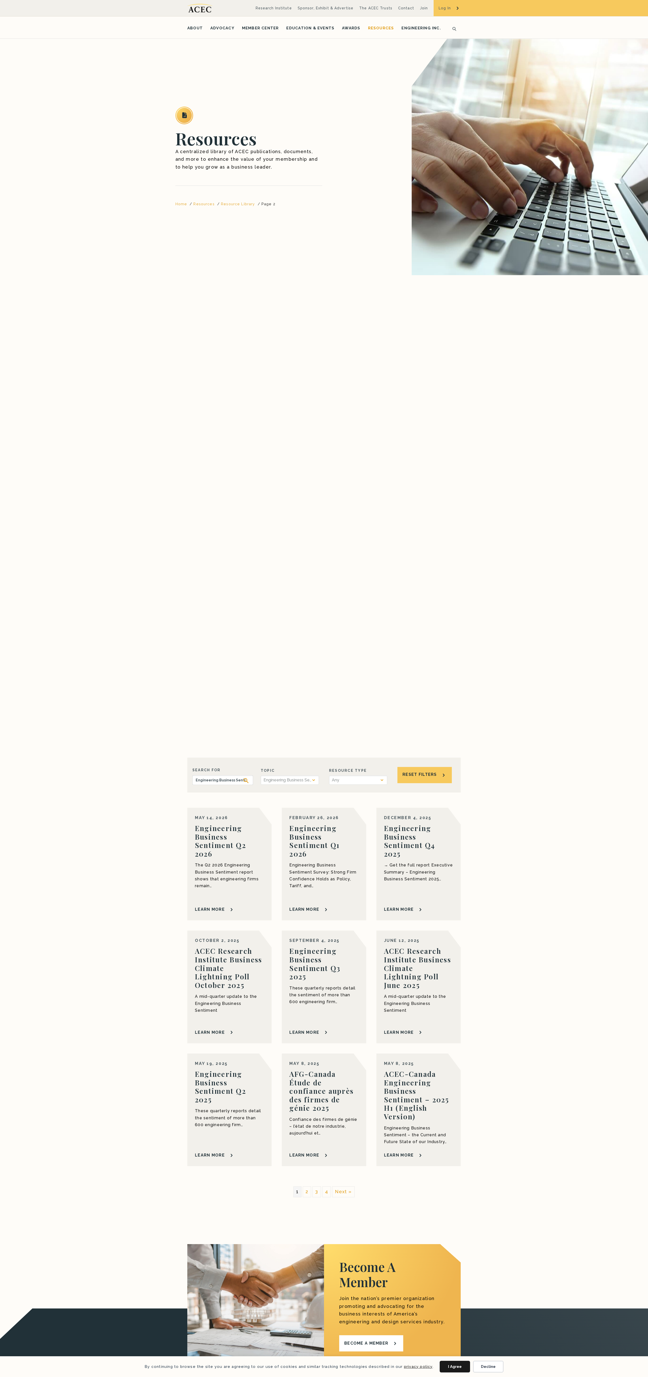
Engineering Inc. (421, 28)
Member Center (260, 28)
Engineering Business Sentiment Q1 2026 (314, 840)
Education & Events (310, 28)
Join (424, 8)
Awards (351, 28)
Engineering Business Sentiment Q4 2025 (409, 840)
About (195, 28)
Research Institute (274, 8)
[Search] (453, 28)
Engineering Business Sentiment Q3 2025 (314, 963)
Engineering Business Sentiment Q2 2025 (220, 1086)
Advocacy (222, 28)
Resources (381, 28)
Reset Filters (419, 774)
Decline (488, 1366)
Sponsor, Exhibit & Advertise (325, 8)
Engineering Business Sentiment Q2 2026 (220, 840)
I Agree (455, 1366)
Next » (343, 1191)
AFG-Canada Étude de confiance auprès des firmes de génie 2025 (321, 1090)
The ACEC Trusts (375, 8)
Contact (406, 8)
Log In (445, 8)
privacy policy (418, 1366)
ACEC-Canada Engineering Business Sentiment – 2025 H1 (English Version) (416, 1095)
